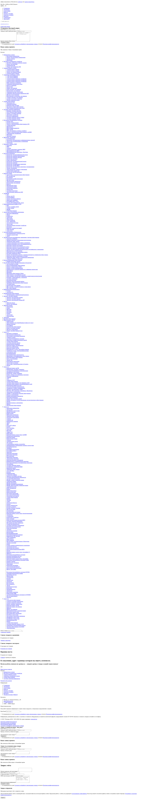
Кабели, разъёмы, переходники (14, 604)
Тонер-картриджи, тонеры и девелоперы (17, 169)
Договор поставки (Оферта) (11, 694)
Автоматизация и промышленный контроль (18, 294)
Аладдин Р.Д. (10, 292)
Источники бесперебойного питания (13, 120)
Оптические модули (12, 546)
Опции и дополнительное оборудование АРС (18, 124)
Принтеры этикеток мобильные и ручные (17, 256)
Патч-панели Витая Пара (13, 494)
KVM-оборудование (12, 210)
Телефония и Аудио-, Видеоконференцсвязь (18, 350)
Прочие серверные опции (13, 100)
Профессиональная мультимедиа (15, 396)
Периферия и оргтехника (13, 372)
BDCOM (9, 430)
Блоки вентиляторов (12, 528)
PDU (8, 205)
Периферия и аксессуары (13, 617)
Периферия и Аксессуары (13, 410)
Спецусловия (7, 11)
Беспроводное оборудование (14, 326)
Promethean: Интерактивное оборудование (17, 282)
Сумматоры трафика (12, 474)
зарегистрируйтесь (29, 1)
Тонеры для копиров (12, 168)
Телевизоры (9, 142)
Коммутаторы (10, 321)
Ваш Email (3, 711)
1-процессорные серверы (13, 69)
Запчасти (9, 597)
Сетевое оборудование (9, 101)
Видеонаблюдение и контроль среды (16, 233)
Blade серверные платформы (14, 82)
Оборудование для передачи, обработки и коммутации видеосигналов (24, 276)
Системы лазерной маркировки (14, 521)
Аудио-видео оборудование (13, 600)
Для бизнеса (7, 9)
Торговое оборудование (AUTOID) (15, 626)
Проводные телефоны (12, 200)
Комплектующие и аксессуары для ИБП (17, 434)
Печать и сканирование (12, 394)
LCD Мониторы (11, 138)
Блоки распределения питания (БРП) (16, 520)
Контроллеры (10, 532)
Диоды (8, 585)
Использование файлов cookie (8, 724)
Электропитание (11, 628)
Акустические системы (12, 222)
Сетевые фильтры (11, 125)
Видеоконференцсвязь (12, 533)
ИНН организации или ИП (8, 775)
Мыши (8, 214)
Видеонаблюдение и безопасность (15, 354)
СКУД (8, 236)
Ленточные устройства (12, 114)
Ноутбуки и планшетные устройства (13, 61)
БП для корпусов (11, 176)
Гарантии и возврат (8, 15)
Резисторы (9, 588)
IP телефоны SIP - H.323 (13, 201)
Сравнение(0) (7, 17)
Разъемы (9, 578)
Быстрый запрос (5, 26)
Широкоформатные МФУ (13, 150)
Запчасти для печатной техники (15, 297)
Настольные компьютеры (13, 56)
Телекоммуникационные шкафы (15, 573)
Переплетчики (10, 316)
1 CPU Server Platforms (12, 76)
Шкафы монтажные (11, 482)
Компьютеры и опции (9, 54)
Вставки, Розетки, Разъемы (13, 508)
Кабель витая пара (11, 492)
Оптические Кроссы (12, 502)
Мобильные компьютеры (13, 408)
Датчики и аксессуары (12, 234)
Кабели (8, 489)
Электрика (6, 317)
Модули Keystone (11, 509)
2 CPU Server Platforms (12, 77)
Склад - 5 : (6, 406)
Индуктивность (10, 584)
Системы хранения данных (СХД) (15, 624)
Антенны (9, 529)
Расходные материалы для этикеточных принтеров (19, 462)
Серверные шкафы (11, 481)
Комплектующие (8, 173)
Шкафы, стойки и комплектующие (15, 480)
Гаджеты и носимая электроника (15, 601)
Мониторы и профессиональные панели (17, 340)
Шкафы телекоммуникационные (15, 484)
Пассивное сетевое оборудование (15, 106)
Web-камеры (10, 218)
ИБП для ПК (10, 129)
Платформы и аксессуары (13, 618)
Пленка (8, 313)
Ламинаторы (10, 306)
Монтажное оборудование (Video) (15, 273)
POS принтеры (10, 456)
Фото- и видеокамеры (12, 358)
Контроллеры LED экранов (13, 285)
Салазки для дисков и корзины (14, 98)
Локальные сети (11, 102)
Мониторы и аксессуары (13, 612)
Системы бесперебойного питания (15, 338)
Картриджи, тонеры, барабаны (14, 373)
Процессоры (10, 86)
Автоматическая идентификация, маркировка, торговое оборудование (21, 237)
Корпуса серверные (11, 85)
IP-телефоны (10, 325)
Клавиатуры (10, 216)
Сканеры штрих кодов (12, 441)
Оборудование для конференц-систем (16, 274)
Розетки (9, 504)
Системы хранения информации (12, 109)
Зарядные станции (11, 136)
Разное (8, 544)
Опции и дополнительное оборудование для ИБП (19, 132)
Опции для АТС (11, 196)
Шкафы (8, 209)
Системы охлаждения (12, 190)
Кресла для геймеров (12, 304)
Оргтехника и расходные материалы (16, 336)
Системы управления (12, 278)
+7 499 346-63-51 (5, 21)
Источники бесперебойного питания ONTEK (18, 572)
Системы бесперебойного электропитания (17, 370)
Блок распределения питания (14, 568)
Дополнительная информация (8, 782)
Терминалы (9, 590)
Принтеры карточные (12, 453)
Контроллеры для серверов (13, 90)
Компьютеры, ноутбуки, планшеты (15, 369)
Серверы (9, 377)
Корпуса (9, 184)
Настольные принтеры (12, 592)
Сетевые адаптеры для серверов (15, 97)
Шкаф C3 (9, 553)
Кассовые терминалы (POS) (14, 253)
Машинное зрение (11, 468)
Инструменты (10, 538)
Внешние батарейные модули (14, 556)
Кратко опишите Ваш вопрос (8, 41)
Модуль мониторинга (12, 596)
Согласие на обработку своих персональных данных (27, 714)
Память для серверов (12, 88)
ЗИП (8, 424)
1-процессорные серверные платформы (16, 78)
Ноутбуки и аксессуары (12, 614)
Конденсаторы (10, 582)
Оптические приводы (12, 188)
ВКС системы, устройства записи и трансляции (19, 286)
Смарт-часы (9, 230)
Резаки (8, 308)
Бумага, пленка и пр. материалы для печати (18, 374)
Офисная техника (8, 305)
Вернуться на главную (6, 669)
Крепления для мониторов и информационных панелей (21, 140)
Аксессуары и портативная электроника (14, 212)
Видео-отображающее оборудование (13, 260)
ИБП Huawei (10, 126)
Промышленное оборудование (11, 293)
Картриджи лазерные (12, 162)
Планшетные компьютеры (13, 436)
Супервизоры (10, 516)
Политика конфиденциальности (9, 721)
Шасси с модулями (11, 569)
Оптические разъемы (12, 530)
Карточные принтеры (12, 454)
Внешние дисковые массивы (14, 110)
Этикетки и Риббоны (12, 238)
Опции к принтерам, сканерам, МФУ (16, 149)
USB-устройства (11, 220)
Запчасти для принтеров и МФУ (15, 389)
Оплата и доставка (8, 13)
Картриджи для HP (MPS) (13, 165)
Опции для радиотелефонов (14, 198)
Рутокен (9, 290)
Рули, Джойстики (11, 221)
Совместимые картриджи (13, 170)
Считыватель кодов (11, 486)
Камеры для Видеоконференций (15, 268)
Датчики (9, 500)
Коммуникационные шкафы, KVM (12, 204)
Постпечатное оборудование (14, 405)
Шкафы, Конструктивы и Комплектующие (17, 485)
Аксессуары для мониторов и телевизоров (17, 141)
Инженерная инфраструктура (14, 385)
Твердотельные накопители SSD (15, 192)
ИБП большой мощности (13, 128)
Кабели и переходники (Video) (14, 266)
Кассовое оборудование (10, 318)
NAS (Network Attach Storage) (14, 112)
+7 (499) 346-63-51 (8, 702)
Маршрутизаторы (11, 324)
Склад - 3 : (6, 332)
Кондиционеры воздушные (13, 512)
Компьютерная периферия (13, 344)
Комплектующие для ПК (13, 348)
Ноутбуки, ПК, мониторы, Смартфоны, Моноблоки (20, 390)
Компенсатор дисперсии (13, 562)
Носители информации (12, 116)
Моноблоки (9, 60)
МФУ (8, 146)
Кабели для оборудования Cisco (14, 330)
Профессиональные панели (13, 261)
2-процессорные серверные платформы (16, 80)
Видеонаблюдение (11, 353)
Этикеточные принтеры (13, 458)
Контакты (6, 16)
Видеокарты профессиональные (15, 178)
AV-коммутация (10, 284)
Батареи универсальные (13, 122)
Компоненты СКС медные (13, 536)
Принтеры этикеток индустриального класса (18, 246)
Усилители (9, 581)
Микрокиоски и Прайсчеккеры (14, 250)
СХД (8, 378)
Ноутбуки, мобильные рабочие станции (17, 62)
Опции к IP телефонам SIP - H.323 (15, 202)
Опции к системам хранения (14, 113)
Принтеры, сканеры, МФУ (10, 144)
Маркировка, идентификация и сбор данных (18, 356)
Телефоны (9, 448)
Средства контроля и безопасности (12, 232)
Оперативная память (12, 186)
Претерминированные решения (14, 534)
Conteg (8, 501)
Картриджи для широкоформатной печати (17, 154)
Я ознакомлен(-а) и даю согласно (30, 44)
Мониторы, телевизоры (9, 137)
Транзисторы (10, 580)
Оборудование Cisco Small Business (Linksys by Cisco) (20, 322)
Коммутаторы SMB (11, 593)
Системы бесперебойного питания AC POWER (19, 594)
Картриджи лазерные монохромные (16, 156)
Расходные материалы (9, 153)
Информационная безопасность (12, 289)
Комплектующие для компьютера (15, 345)
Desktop (8, 498)
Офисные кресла (11, 302)
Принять (3, 797)
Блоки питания (10, 518)
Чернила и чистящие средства (14, 476)
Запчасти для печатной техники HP (15, 300)
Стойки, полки (10, 208)
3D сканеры (9, 442)
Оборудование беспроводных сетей (15, 108)
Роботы (8, 621)
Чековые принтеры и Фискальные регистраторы (19, 240)
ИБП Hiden (9, 134)
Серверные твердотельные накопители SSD (18, 93)
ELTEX (8, 426)
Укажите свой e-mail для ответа (9, 31)
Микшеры (9, 272)
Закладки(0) (7, 19)
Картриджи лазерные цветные (14, 157)
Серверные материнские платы (14, 84)
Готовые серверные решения (14, 602)
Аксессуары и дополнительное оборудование (18, 174)
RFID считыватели (11, 488)
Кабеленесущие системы (13, 105)
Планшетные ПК (11, 65)
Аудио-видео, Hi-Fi (11, 352)
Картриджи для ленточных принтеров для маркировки (20, 166)
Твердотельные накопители (13, 181)
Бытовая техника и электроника (15, 402)
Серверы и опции (11, 337)
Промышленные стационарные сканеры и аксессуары (20, 445)
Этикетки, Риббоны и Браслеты (15, 258)
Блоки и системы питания (13, 328)
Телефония (6, 193)
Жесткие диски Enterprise (13, 94)
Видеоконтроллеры (11, 280)
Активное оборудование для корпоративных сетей (19, 384)
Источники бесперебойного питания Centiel (18, 560)
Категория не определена (13, 361)
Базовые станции (11, 561)
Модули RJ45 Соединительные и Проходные (18, 541)
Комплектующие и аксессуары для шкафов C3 (18, 552)
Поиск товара (4, 630)
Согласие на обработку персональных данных (26, 44)
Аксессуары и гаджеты (12, 362)
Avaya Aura (9, 429)
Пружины (9, 312)
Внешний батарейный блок (13, 557)
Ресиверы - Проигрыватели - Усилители (17, 277)
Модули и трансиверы (12, 329)
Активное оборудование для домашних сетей (18, 382)
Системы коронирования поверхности (16, 477)
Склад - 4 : (6, 366)
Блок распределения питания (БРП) (15, 549)
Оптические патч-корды (13, 496)
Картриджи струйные (12, 158)
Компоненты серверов (12, 421)
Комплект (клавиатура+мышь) (14, 228)
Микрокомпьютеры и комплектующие (16, 610)
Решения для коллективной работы (15, 281)
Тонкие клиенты (11, 58)
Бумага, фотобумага (11, 160)
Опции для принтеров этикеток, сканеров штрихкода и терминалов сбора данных (27, 254)
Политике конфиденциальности (51, 44)
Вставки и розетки (11, 506)
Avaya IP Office (10, 470)
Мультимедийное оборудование (15, 357)
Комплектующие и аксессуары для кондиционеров (19, 513)
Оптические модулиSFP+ (13, 548)
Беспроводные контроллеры (14, 526)
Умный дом (9, 360)
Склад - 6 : (6, 598)
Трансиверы (10, 564)
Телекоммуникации (11, 104)
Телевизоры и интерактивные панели (16, 625)
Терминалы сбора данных (13, 241)
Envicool (9, 472)
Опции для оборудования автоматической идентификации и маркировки (25, 249)
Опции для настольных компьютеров (16, 57)
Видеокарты (10, 177)
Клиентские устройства (12, 517)
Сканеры (9, 148)
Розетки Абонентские (12, 505)
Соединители (10, 577)
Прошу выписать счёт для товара (9, 771)
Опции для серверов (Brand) (14, 72)
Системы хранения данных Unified (15, 117)
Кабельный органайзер (12, 565)
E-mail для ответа (5, 774)
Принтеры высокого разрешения (15, 460)
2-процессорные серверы (13, 70)
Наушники (9, 226)
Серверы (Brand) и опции (10, 68)
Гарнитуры (9, 217)
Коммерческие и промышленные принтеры (17, 461)
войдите (20, 1)
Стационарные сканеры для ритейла (16, 444)
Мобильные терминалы (12, 414)
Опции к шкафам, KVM (13, 206)
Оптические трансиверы (13, 417)
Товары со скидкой (11, 542)
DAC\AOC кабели (11, 425)
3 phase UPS (10, 432)
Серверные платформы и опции (12, 74)
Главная (3, 657)
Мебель (8, 404)
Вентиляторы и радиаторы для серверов (17, 96)
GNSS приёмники (11, 537)
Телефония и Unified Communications (16, 388)
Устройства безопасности (13, 524)
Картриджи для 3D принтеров (14, 172)
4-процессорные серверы (13, 73)
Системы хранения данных (13, 118)
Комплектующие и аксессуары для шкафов (17, 558)
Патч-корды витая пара (12, 493)
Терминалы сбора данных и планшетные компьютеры (20, 257)
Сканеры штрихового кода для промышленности (19, 244)
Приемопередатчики (12, 586)
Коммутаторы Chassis (12, 438)
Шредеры (9, 309)
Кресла (5, 301)
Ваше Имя (3, 29)
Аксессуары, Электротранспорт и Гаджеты (17, 364)
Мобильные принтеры (12, 457)
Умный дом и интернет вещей (14, 398)
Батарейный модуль (11, 446)
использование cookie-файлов (79, 793)
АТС (8, 194)
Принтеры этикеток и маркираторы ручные (18, 248)
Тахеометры (10, 514)
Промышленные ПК (12, 620)
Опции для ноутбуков (12, 64)
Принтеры (9, 145)
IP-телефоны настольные (13, 449)
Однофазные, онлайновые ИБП (14, 466)
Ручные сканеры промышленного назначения (18, 545)
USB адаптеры (10, 229)
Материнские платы (12, 185)
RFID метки (10, 433)
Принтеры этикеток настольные (15, 245)
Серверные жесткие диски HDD (15, 92)
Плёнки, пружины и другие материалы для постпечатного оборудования (25, 400)
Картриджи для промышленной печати (16, 161)
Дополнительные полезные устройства (16, 225)
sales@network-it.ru (5, 24)
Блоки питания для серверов (14, 89)
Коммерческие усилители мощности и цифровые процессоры (22, 269)
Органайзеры (10, 464)
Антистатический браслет (13, 566)
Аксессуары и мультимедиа (13, 392)
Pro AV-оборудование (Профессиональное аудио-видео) (18, 262)
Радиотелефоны (10, 197)
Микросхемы (10, 576)
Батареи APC (10, 121)
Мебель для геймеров (12, 609)
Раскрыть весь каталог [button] (6, 680)
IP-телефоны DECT (11, 450)
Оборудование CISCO (9, 320)
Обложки (9, 310)
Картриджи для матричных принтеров (16, 164)
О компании (7, 8)
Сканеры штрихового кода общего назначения (18, 242)
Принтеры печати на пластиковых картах (17, 252)
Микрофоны (10, 270)
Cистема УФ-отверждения (13, 478)
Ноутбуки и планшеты (12, 333)
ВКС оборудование (11, 288)
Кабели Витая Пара (11, 490)
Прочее (8, 365)
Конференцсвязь (11, 473)
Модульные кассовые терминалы (15, 522)
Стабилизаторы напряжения (14, 133)
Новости (6, 12)
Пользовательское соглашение (8, 723)
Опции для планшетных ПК (14, 66)
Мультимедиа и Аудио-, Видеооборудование (18, 349)
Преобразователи (11, 589)
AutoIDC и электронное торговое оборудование (19, 393)
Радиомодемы (10, 510)
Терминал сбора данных (13, 416)
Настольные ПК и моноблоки (14, 613)
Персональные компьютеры (14, 334)
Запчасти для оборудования (10, 296)
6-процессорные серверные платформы (16, 81)
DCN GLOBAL (10, 428)
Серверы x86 (10, 420)
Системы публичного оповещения (15, 525)
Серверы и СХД (11, 380)
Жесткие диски (10, 180)
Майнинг (9, 608)
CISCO (8, 422)
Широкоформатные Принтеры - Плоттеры (17, 152)
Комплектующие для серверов (14, 606)
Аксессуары (10, 224)
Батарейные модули (11, 574)
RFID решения (10, 540)
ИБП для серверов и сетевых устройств (16, 130)
